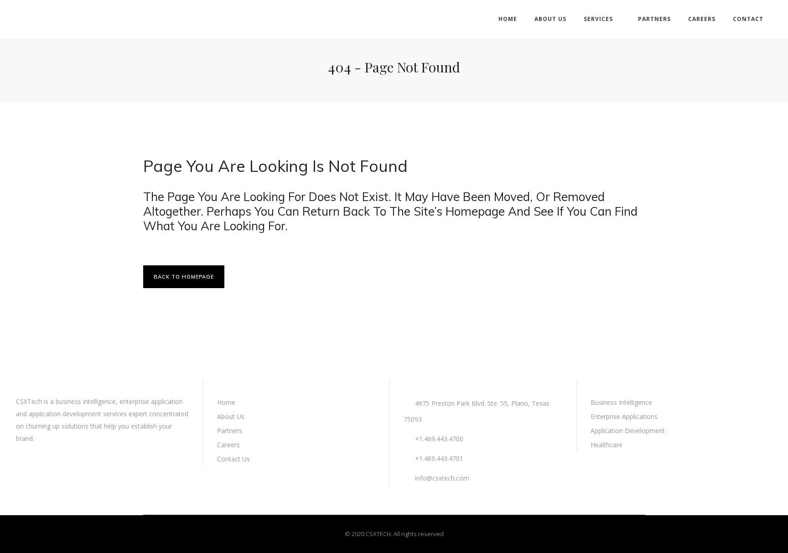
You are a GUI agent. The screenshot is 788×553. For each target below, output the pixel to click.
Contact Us (233, 459)
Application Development (628, 430)
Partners (229, 430)
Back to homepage (184, 277)
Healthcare (606, 444)
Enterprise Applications (624, 416)
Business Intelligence (621, 402)
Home (226, 402)
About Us (230, 416)
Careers (228, 444)
